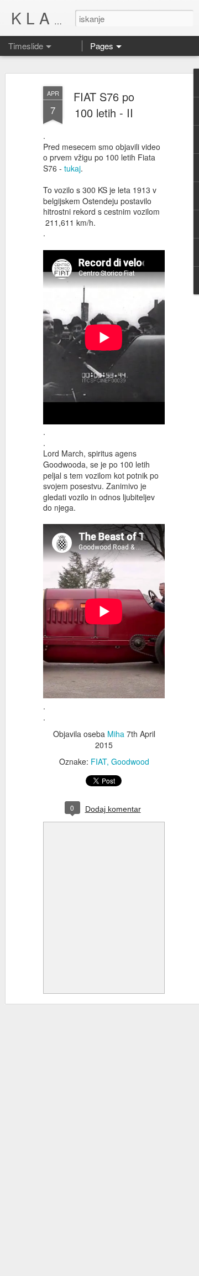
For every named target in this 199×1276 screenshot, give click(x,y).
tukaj (72, 168)
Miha (115, 733)
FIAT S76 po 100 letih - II (104, 105)
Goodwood (130, 761)
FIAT (99, 761)
